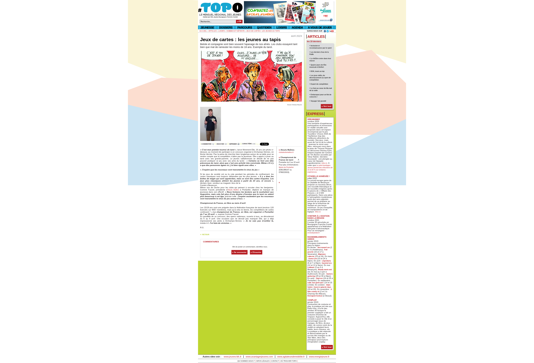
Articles (212, 31)
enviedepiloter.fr (313, 233)
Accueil (203, 31)
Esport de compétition (319, 84)
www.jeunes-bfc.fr (232, 356)
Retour (205, 235)
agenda (297, 27)
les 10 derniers (314, 41)
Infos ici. (324, 163)
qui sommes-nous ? (246, 361)
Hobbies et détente (236, 31)
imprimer (233, 144)
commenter (206, 144)
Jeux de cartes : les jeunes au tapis (263, 31)
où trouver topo (288, 361)
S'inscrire (256, 252)
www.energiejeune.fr (319, 356)
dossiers (226, 27)
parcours (244, 27)
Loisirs (281, 27)
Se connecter (240, 252)
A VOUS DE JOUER (320, 27)
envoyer (220, 144)
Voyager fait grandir (318, 101)
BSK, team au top (317, 71)
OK (240, 21)
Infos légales (263, 361)
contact (275, 361)
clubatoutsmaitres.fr (286, 152)
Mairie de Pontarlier (286, 167)
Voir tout (327, 106)
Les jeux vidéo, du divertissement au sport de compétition (320, 77)
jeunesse (207, 27)
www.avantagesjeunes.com (259, 356)
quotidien (264, 27)
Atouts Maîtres (233, 190)
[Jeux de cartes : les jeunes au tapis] (251, 103)
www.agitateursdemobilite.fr (291, 356)
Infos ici (318, 212)
